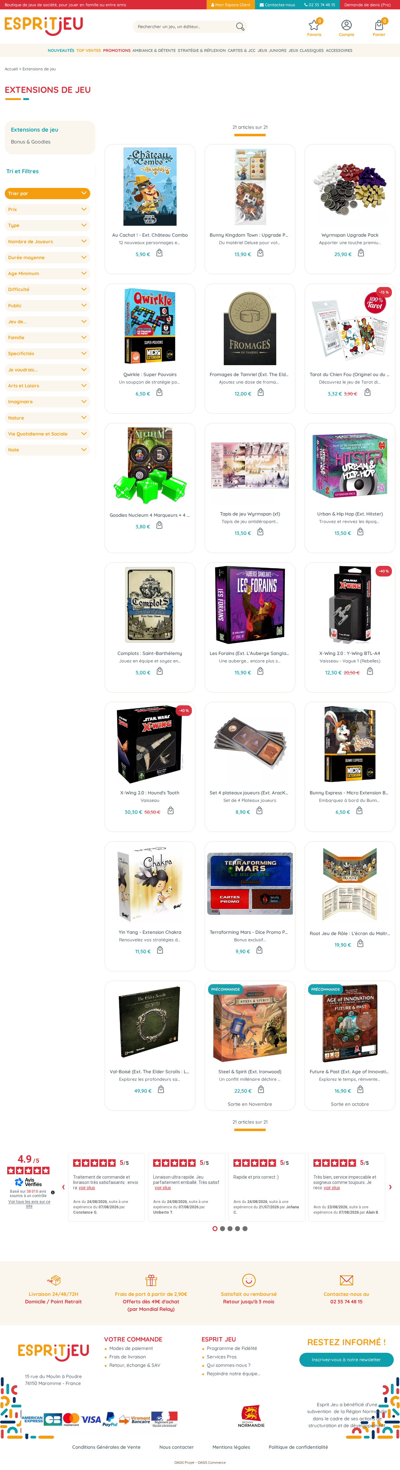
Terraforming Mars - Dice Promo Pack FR (250, 932)
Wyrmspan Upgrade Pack (350, 235)
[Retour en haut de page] (387, 1451)
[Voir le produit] (160, 950)
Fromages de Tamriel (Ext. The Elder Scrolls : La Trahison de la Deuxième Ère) (250, 374)
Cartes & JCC (241, 50)
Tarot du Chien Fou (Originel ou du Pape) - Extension (350, 374)
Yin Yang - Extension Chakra (150, 932)
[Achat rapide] (159, 253)
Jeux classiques (306, 50)
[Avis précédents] (63, 1187)
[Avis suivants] (390, 1187)
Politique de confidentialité (298, 1447)
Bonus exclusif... (250, 940)
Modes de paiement (130, 1348)
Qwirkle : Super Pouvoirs (150, 374)
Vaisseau (150, 800)
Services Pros (221, 1357)
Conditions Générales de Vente (106, 1447)
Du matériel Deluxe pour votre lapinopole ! (263, 242)
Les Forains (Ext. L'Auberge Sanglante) (250, 653)
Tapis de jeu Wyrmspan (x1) (250, 514)
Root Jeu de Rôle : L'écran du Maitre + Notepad (350, 933)
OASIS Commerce (212, 1462)
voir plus (87, 1187)
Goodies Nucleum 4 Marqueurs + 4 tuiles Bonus (150, 515)
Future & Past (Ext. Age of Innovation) (350, 1072)
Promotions (117, 50)
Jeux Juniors (272, 50)
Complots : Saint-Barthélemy (150, 653)
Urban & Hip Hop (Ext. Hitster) (350, 514)
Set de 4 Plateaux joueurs (249, 800)
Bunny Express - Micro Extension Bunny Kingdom (350, 793)
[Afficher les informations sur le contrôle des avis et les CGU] (52, 1192)
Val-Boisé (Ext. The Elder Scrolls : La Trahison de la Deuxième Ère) (150, 1072)
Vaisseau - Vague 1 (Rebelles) (350, 661)
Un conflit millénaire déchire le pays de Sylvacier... (270, 1079)
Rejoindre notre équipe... (233, 1374)
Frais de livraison (127, 1357)
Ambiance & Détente (154, 50)
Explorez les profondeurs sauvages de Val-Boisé (169, 1079)
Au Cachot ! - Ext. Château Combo (150, 235)
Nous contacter (176, 1447)
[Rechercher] (240, 27)
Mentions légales (231, 1447)
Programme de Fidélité (231, 1348)
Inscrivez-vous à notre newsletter (346, 1359)
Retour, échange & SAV (134, 1365)
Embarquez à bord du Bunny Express (358, 800)
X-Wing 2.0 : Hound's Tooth (149, 793)
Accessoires (339, 50)
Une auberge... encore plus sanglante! (258, 661)
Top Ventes (88, 50)
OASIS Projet (184, 1462)
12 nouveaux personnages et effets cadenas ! (166, 242)
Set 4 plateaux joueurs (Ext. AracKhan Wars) (250, 793)
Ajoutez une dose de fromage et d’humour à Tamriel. (274, 382)
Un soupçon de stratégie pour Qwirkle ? (160, 382)
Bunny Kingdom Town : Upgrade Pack (250, 235)
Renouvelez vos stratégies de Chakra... (159, 940)
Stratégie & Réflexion (202, 50)
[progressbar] (250, 135)
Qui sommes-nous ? (228, 1365)
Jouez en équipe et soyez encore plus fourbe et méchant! (178, 661)
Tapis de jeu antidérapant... (250, 521)
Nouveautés (61, 50)
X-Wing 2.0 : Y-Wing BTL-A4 (349, 653)
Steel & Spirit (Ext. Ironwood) (249, 1072)
